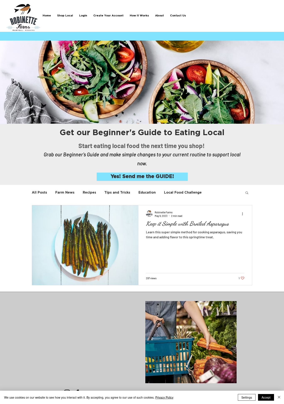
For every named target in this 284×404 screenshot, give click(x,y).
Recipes (89, 192)
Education (147, 192)
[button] (139, 15)
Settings (246, 397)
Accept (266, 397)
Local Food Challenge (183, 192)
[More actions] (243, 213)
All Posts (39, 192)
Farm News (64, 192)
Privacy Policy (164, 397)
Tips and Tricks (117, 192)
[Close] (279, 397)
